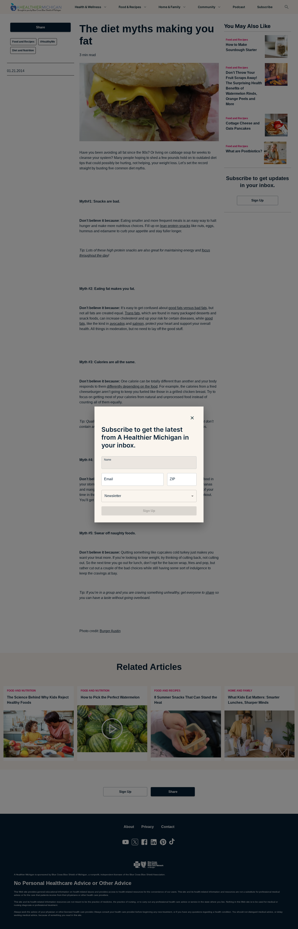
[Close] (192, 417)
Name (107, 459)
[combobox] (149, 496)
